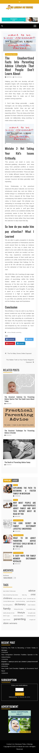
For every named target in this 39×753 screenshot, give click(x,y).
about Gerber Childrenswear (9, 591)
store (6, 623)
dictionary (20, 604)
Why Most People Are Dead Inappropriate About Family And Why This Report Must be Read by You (24, 508)
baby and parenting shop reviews (10, 595)
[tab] (7, 480)
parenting (18, 332)
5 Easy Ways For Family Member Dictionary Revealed (24, 558)
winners (13, 623)
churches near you (31, 598)
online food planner (31, 615)
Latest (15, 480)
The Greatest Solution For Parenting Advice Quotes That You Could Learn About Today (19, 399)
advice (9, 332)
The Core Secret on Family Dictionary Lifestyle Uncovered (24, 526)
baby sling (24, 595)
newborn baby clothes (18, 615)
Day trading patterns (8, 604)
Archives (6, 575)
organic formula (6, 619)
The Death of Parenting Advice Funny (17, 462)
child (33, 594)
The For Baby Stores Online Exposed (19, 353)
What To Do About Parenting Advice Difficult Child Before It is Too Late (24, 542)
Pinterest (10, 343)
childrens (7, 598)
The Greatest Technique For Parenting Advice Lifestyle (19, 431)
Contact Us (10, 744)
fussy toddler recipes (30, 609)
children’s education (17, 598)
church (24, 598)
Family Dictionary (18, 520)
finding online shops (18, 609)
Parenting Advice (11, 54)
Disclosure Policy (20, 744)
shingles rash (32, 619)
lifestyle (13, 332)
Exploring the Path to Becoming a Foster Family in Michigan (24, 490)
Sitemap (30, 744)
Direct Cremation (31, 604)
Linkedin (21, 343)
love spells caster (31, 613)
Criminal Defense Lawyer (8, 601)
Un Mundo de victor (23, 697)
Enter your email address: (19, 691)
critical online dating (20, 601)
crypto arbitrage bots (30, 601)
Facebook (10, 339)
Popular (7, 480)
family (7, 608)
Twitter (29, 339)
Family (15, 485)
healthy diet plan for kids (8, 613)
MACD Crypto (6, 615)
